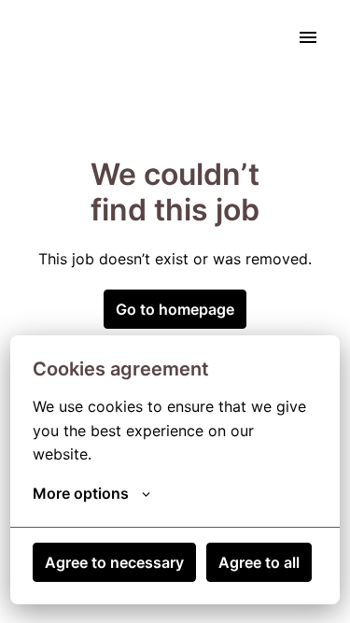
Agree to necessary (114, 562)
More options (81, 493)
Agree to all (259, 562)
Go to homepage (175, 309)
